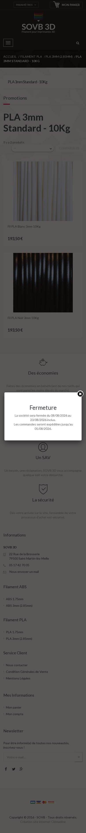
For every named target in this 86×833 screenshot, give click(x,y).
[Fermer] (80, 394)
